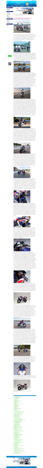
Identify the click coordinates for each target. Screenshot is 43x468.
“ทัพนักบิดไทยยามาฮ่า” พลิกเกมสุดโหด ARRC (18, 448)
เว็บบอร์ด (16, 6)
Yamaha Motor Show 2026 (16, 425)
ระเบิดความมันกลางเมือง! (16, 449)
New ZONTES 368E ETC (16, 406)
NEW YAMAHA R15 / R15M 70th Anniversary (18, 422)
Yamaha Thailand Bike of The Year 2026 (18, 428)
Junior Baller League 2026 (16, 401)
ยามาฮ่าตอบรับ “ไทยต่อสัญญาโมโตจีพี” (18, 437)
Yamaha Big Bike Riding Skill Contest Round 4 (18, 434)
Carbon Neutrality (15, 400)
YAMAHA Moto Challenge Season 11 (17, 408)
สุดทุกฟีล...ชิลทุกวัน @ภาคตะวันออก (17, 452)
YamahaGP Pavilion (16, 429)
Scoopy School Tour (16, 405)
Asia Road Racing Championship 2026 (18, 421)
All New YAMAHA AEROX (16, 443)
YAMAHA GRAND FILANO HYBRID (17, 396)
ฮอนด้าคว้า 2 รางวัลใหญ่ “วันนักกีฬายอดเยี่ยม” (18, 413)
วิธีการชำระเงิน (28, 6)
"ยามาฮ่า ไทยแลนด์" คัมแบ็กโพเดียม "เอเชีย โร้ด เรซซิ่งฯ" (19, 451)
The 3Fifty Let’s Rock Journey (17, 416)
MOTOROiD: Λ (15, 409)
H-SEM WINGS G (16, 447)
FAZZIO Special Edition (16, 415)
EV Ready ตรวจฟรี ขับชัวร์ (16, 398)
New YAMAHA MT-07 (16, 438)
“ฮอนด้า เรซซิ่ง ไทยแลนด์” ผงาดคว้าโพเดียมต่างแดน (19, 412)
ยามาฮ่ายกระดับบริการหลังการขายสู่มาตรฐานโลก (19, 411)
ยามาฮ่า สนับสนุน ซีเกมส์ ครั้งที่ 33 (17, 441)
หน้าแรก (8, 6)
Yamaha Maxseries (16, 444)
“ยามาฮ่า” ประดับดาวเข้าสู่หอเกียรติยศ (17, 418)
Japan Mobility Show (16, 436)
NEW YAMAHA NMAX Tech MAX (17, 435)
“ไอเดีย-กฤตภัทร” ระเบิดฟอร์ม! (17, 417)
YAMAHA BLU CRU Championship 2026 (18, 427)
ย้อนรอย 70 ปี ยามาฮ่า (16, 446)
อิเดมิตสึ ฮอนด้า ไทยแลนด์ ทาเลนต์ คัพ (18, 403)
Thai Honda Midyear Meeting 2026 (17, 397)
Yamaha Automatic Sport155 (17, 432)
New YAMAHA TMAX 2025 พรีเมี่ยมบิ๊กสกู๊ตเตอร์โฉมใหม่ (19, 445)
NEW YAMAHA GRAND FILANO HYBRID (18, 426)
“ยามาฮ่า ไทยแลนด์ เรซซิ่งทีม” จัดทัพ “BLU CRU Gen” (19, 453)
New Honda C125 (15, 407)
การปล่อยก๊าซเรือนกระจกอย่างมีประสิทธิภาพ (18, 439)
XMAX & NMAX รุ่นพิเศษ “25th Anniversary (18, 430)
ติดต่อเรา (34, 6)
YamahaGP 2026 (15, 433)
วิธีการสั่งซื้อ (22, 6)
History (12, 6)
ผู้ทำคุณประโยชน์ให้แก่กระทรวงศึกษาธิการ (18, 420)
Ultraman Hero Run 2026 (16, 402)
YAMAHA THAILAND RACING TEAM (17, 424)
